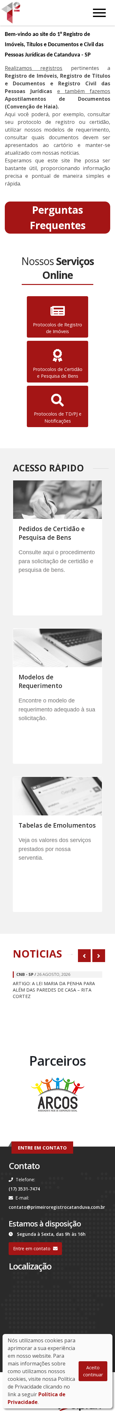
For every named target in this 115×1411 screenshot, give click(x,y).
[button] (57, 218)
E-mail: (22, 1198)
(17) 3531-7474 (24, 1189)
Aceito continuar (93, 1371)
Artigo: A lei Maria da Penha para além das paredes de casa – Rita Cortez (54, 989)
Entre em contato (31, 1248)
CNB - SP (25, 974)
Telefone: (25, 1179)
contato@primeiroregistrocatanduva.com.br (57, 1207)
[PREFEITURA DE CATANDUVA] (57, 1095)
